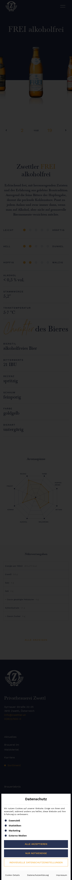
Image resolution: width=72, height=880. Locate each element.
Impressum (61, 875)
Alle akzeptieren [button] (36, 844)
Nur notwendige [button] (36, 853)
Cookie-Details (12, 875)
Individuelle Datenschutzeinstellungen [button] (36, 862)
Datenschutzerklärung (38, 875)
